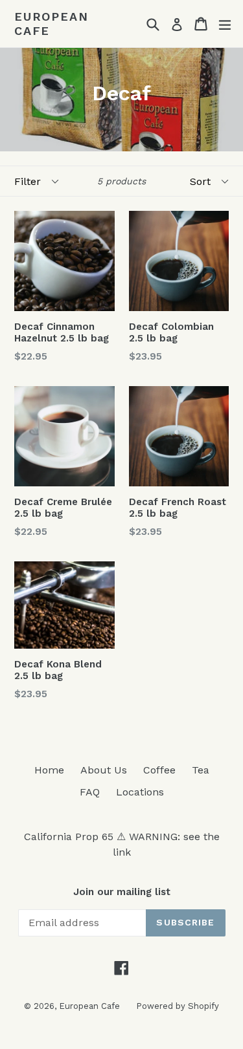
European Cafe (51, 24)
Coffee (159, 770)
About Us (103, 770)
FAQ (90, 792)
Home (49, 770)
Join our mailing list (121, 892)
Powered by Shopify (177, 1006)
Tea (200, 770)
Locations (140, 792)
